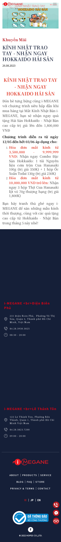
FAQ (29, 481)
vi (25, 500)
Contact (44, 488)
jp (32, 500)
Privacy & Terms (22, 488)
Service (46, 475)
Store (40, 481)
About (14, 475)
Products (29, 475)
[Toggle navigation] (55, 4)
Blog (20, 481)
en (39, 500)
